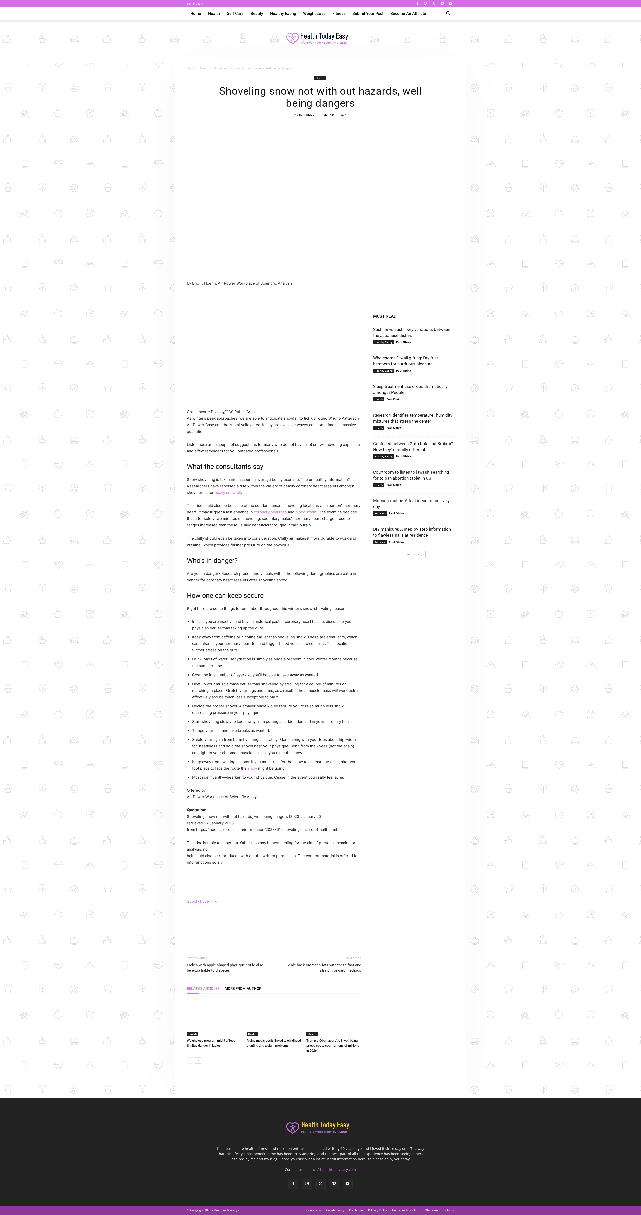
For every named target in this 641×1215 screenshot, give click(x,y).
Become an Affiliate (408, 13)
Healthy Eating (283, 13)
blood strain (305, 512)
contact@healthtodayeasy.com (330, 1169)
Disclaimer (432, 1210)
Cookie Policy (335, 1210)
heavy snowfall (228, 492)
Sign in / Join (195, 3)
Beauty (257, 13)
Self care (235, 13)
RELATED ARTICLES (203, 988)
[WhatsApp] (332, 127)
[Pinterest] (320, 127)
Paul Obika (306, 115)
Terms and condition (406, 1210)
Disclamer (356, 1210)
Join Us (449, 1210)
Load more (411, 554)
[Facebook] (417, 3)
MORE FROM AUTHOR (243, 988)
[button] (448, 14)
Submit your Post (367, 13)
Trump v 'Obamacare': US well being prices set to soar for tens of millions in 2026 (332, 1045)
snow (252, 768)
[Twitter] (434, 3)
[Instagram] (425, 3)
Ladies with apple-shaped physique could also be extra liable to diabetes (225, 968)
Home (195, 13)
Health (214, 13)
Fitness (338, 13)
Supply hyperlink (202, 901)
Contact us (313, 1210)
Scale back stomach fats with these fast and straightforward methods (324, 968)
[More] (343, 127)
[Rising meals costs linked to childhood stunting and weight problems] (274, 1017)
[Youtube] (450, 3)
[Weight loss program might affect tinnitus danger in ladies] (214, 1017)
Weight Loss (314, 13)
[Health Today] (320, 39)
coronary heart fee (270, 512)
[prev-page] (190, 1060)
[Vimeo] (442, 3)
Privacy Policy (377, 1210)
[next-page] (198, 1060)
